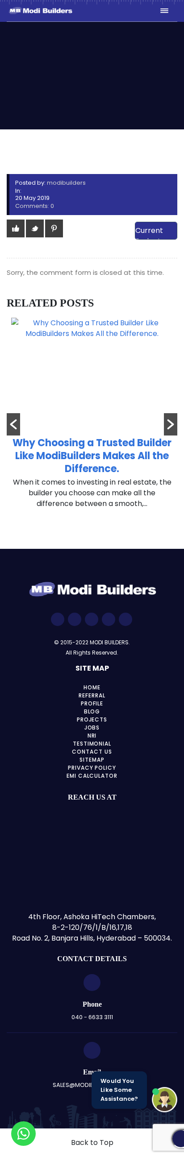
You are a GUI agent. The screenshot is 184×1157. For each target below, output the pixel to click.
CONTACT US (92, 751)
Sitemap (92, 759)
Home (92, 687)
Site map (92, 668)
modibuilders (66, 182)
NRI (92, 735)
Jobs (92, 727)
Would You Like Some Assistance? (119, 1090)
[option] (92, 418)
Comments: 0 (34, 206)
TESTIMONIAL (92, 743)
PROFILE (92, 703)
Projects (92, 719)
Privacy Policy (92, 767)
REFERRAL (92, 695)
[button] (13, 424)
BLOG (92, 711)
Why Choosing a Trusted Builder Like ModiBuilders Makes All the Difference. (92, 456)
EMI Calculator (92, 776)
